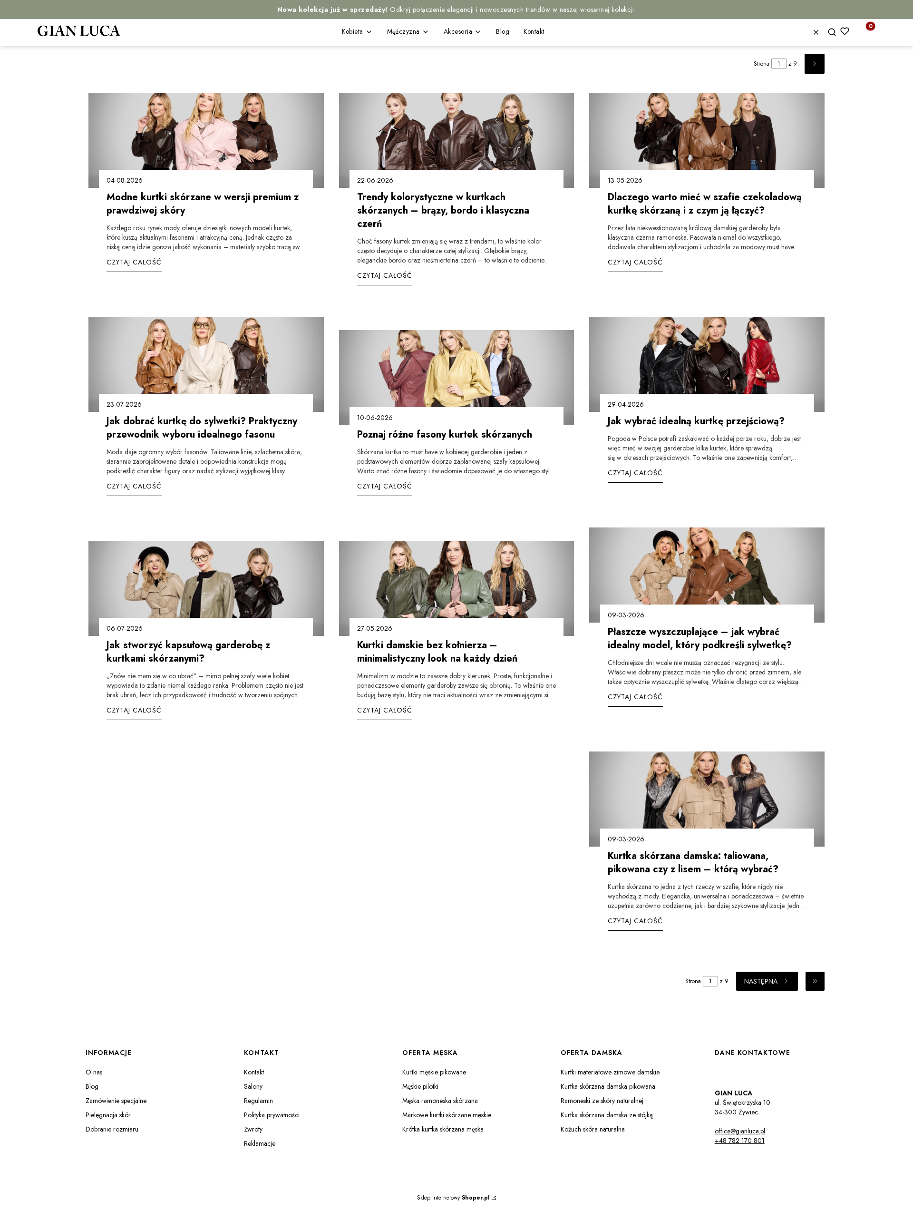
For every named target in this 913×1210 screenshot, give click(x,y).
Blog (92, 1086)
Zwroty (253, 1129)
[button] (835, 32)
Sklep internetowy (453, 1197)
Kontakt (254, 1072)
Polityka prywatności (272, 1115)
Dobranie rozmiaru (112, 1129)
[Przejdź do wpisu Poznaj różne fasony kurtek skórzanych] (456, 377)
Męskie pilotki (420, 1086)
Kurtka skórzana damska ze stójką (607, 1115)
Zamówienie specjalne (116, 1100)
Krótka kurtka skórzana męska (443, 1129)
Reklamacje (259, 1143)
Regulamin (258, 1100)
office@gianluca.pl (740, 1131)
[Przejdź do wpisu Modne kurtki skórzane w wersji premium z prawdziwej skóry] (206, 140)
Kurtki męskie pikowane (434, 1072)
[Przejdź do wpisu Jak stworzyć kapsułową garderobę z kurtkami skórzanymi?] (206, 588)
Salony (253, 1086)
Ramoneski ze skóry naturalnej (602, 1100)
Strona (761, 63)
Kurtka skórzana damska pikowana (608, 1086)
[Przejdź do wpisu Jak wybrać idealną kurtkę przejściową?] (707, 364)
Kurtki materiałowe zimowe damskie (610, 1072)
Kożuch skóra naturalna (593, 1129)
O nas (94, 1072)
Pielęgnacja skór (108, 1115)
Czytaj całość (134, 262)
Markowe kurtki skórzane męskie (446, 1115)
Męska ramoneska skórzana (440, 1100)
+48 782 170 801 (740, 1140)
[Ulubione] (844, 31)
